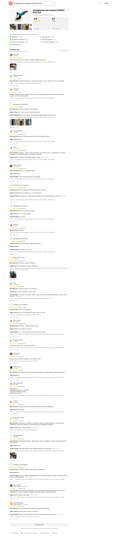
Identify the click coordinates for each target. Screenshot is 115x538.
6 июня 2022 (21, 404)
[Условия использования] (67, 35)
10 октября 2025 (22, 228)
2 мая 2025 (20, 286)
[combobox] (32, 3)
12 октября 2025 (22, 168)
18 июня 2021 (21, 506)
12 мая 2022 (21, 438)
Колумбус (15, 533)
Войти (106, 3)
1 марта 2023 (21, 386)
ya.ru (56, 533)
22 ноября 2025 (22, 134)
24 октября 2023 (22, 323)
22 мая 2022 (21, 421)
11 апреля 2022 (21, 488)
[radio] (11, 72)
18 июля (20, 78)
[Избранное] (100, 3)
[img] (13, 57)
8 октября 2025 (21, 260)
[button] (13, 27)
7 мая (19, 92)
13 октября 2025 (22, 150)
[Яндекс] (11, 3)
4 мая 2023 (20, 370)
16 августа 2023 (22, 343)
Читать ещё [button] (44, 157)
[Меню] (111, 3)
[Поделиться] (68, 9)
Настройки (46, 533)
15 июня (20, 57)
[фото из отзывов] (13, 67)
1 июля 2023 (21, 356)
